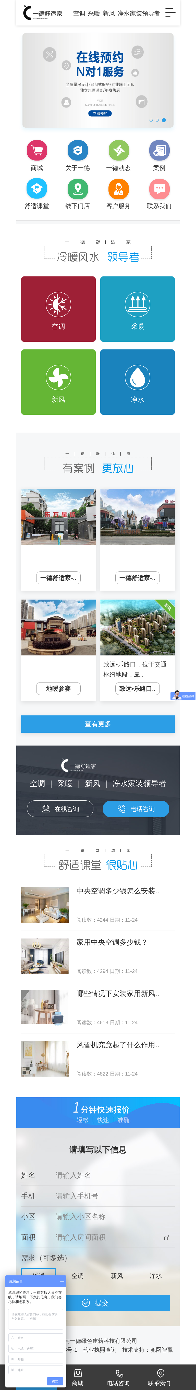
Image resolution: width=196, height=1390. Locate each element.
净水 (137, 399)
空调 (58, 326)
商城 (77, 1383)
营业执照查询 (100, 1350)
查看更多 (98, 724)
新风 (58, 399)
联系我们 (159, 1383)
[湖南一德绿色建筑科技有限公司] (90, 13)
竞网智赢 (162, 1350)
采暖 (137, 326)
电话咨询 (142, 809)
